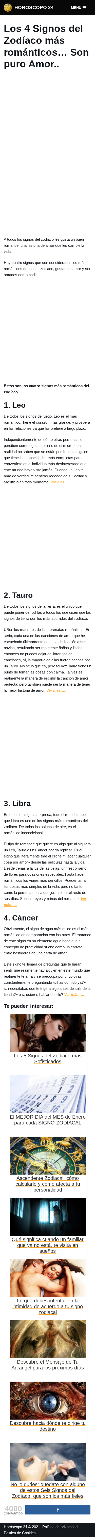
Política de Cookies (20, 1533)
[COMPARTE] (57, 1509)
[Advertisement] (48, 154)
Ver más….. (60, 482)
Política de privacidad (60, 1527)
